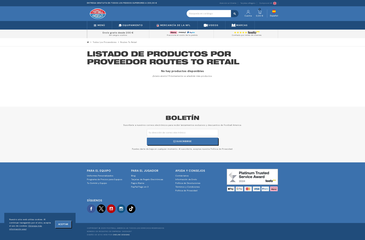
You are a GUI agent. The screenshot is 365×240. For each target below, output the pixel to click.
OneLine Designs (121, 235)
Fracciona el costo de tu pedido (182, 35)
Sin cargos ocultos (118, 35)
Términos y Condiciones (187, 187)
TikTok (131, 208)
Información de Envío (186, 179)
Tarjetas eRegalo (248, 3)
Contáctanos (182, 175)
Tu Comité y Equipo (97, 183)
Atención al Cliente (228, 3)
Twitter (101, 208)
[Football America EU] (98, 13)
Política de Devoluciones (187, 183)
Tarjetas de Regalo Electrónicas (147, 179)
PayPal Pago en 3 (140, 187)
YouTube (111, 208)
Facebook (91, 208)
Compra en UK (265, 3)
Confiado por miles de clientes (247, 35)
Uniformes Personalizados (100, 175)
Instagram (121, 208)
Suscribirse (184, 141)
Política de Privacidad (186, 190)
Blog (133, 175)
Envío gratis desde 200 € (118, 32)
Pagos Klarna (137, 183)
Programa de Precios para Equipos (104, 179)
